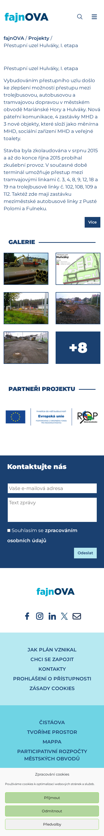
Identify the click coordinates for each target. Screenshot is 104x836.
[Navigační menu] (94, 17)
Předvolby (52, 824)
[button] (80, 17)
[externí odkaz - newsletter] (77, 616)
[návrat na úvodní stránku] (52, 587)
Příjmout (52, 797)
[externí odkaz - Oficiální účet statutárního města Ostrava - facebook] (27, 616)
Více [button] (92, 222)
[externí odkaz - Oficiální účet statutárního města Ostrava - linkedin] (52, 616)
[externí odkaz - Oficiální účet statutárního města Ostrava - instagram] (40, 616)
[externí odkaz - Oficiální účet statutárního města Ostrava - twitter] (64, 616)
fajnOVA (14, 38)
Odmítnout (52, 811)
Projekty (38, 38)
